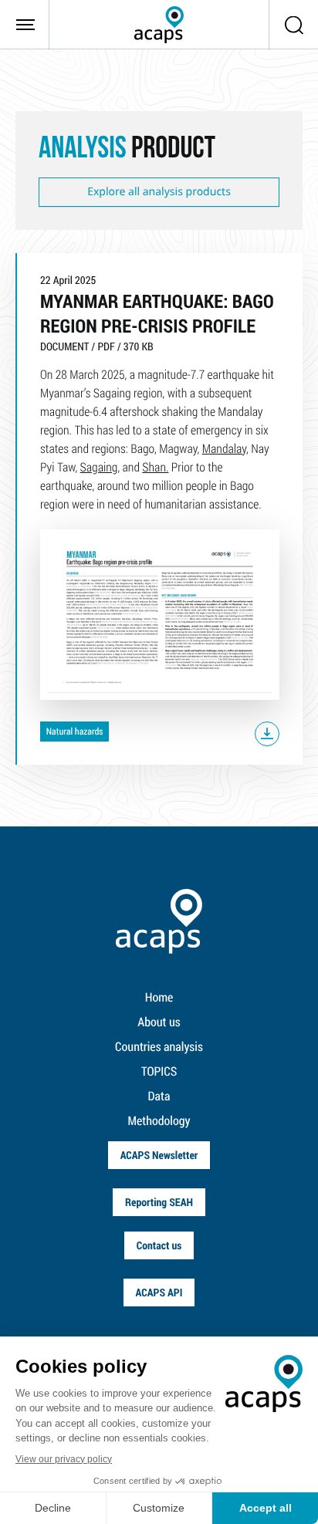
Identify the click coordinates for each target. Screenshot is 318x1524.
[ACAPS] (159, 24)
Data (159, 1096)
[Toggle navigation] (24, 24)
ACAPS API (159, 1292)
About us (158, 1022)
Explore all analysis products (159, 191)
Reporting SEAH (159, 1202)
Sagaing (99, 467)
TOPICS (159, 1071)
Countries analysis (159, 1047)
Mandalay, (225, 449)
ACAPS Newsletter (159, 1154)
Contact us (159, 1245)
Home (159, 997)
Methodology (159, 1121)
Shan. (155, 467)
